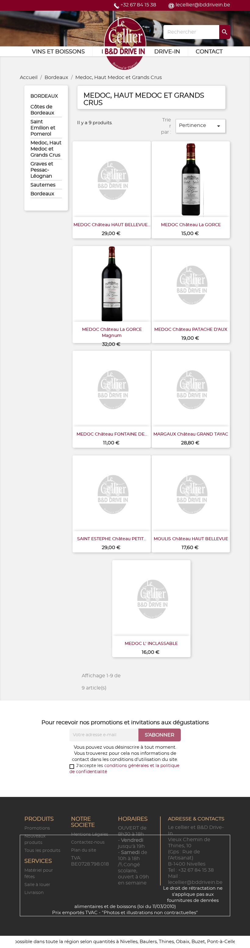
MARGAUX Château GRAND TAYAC (190, 434)
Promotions (37, 828)
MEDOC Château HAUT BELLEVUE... (111, 225)
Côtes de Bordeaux (42, 109)
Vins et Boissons (58, 52)
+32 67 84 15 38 (138, 4)
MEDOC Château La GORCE (191, 225)
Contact (209, 52)
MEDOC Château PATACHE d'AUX (190, 329)
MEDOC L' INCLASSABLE (151, 644)
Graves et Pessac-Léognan (41, 170)
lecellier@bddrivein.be (203, 4)
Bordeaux (44, 96)
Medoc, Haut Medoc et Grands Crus (46, 148)
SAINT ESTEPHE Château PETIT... (111, 539)
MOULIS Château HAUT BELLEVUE (191, 539)
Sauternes (42, 185)
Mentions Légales (89, 834)
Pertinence (200, 126)
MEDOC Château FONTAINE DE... (112, 434)
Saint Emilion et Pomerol (42, 127)
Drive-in (167, 52)
